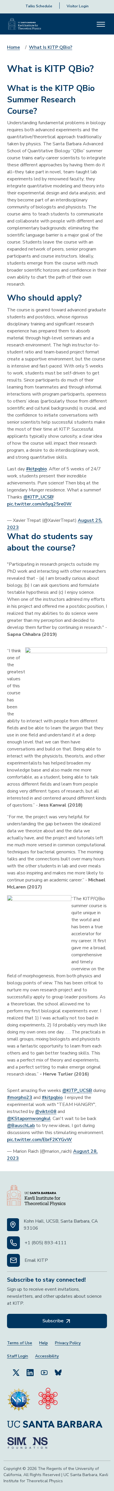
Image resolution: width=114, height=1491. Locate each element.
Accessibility (47, 1356)
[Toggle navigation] (101, 23)
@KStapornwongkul (29, 1118)
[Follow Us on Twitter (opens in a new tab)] (16, 1372)
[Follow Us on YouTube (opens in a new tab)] (44, 1372)
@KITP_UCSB (38, 497)
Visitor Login (78, 6)
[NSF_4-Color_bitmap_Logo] (18, 1399)
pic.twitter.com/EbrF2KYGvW (39, 1139)
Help (43, 1343)
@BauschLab (21, 1125)
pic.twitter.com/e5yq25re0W (39, 504)
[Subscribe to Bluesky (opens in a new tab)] (58, 1372)
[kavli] (48, 1399)
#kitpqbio (36, 469)
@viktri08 (45, 1111)
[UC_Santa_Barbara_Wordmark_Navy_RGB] (55, 1424)
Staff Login (17, 1356)
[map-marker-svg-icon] (13, 1224)
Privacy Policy (68, 1343)
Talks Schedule (38, 6)
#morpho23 (19, 1097)
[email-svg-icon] (13, 1260)
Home (13, 47)
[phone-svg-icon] (13, 1242)
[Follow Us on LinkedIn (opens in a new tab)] (30, 1372)
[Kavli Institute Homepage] (24, 24)
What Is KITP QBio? (50, 47)
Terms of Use (19, 1343)
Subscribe (53, 1321)
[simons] (27, 1443)
